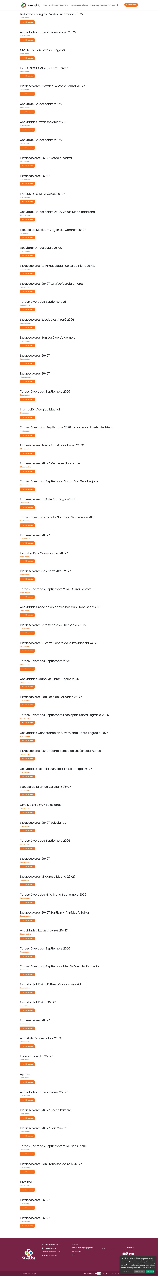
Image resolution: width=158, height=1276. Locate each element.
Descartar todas (139, 1271)
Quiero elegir (125, 1271)
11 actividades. (25, 287)
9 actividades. (25, 144)
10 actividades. (25, 126)
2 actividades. (25, 359)
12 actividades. (25, 251)
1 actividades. (24, 233)
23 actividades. (25, 90)
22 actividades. (25, 647)
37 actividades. (25, 269)
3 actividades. (25, 72)
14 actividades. (25, 179)
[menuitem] (45, 5)
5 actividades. (25, 18)
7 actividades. (25, 952)
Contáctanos (131, 5)
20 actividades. (25, 215)
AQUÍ (153, 1268)
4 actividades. (25, 305)
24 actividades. (25, 323)
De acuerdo (150, 1271)
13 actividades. (25, 700)
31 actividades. (25, 36)
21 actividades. (25, 736)
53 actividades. (25, 575)
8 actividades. (25, 108)
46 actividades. (25, 377)
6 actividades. (25, 54)
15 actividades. (25, 772)
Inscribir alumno (27, 22)
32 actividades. (25, 790)
